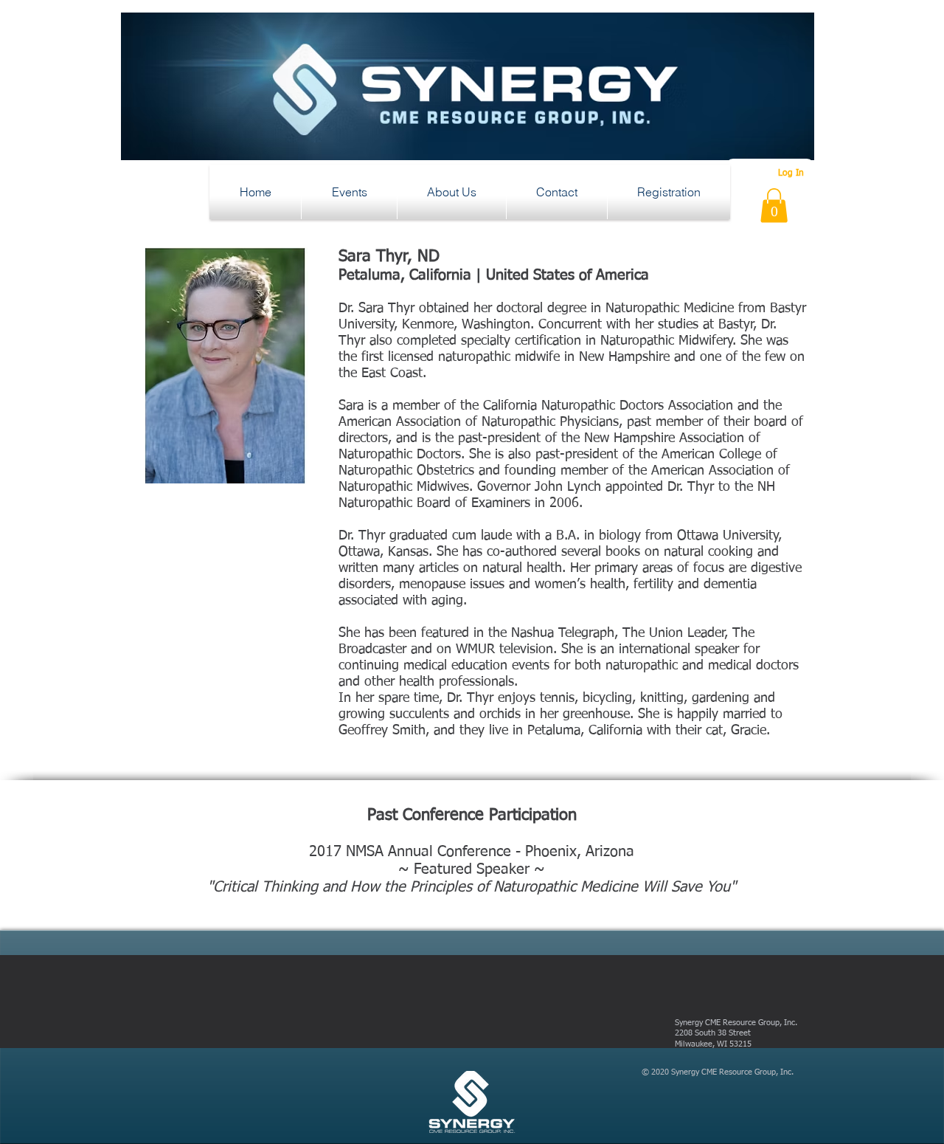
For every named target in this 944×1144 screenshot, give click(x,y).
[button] (349, 192)
